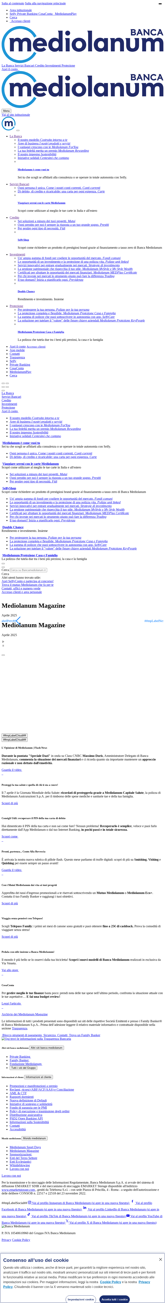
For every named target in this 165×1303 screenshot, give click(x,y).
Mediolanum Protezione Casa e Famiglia (41, 331)
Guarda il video (11, 770)
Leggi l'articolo (11, 1003)
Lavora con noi (19, 1169)
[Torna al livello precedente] (3, 383)
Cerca (5, 570)
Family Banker (19, 1060)
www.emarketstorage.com (19, 1189)
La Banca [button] (8, 65)
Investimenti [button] (53, 65)
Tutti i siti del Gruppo (23, 1067)
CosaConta (45, 13)
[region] (82, 1278)
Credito (14, 217)
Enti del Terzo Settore (23, 1158)
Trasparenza (17, 357)
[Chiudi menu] (7, 383)
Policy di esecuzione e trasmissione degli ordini (39, 1111)
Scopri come (10, 836)
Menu (6, 110)
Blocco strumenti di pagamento (22, 1035)
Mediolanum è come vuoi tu (33, 169)
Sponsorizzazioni (20, 1154)
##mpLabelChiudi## (14, 735)
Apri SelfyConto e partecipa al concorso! (28, 581)
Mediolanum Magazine (24, 1150)
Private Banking (27, 13)
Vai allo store (10, 970)
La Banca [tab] (8, 393)
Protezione (16, 306)
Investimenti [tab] (9, 404)
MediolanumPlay (66, 13)
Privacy (6, 1240)
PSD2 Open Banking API (26, 1118)
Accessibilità (18, 1129)
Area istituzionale (21, 10)
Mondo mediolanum (34, 1138)
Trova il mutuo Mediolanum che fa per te (28, 584)
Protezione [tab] (8, 407)
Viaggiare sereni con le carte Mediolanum (41, 202)
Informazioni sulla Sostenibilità (29, 1122)
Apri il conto (10, 69)
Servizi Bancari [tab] (11, 396)
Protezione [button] (68, 65)
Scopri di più (10, 803)
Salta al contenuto (13, 3)
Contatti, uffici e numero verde (21, 588)
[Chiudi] (18, 130)
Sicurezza (50, 1035)
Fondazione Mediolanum (25, 1064)
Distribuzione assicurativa (26, 1115)
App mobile (17, 350)
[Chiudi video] (160, 3)
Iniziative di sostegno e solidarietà (31, 1104)
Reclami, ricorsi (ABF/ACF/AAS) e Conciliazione (42, 1089)
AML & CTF (18, 1093)
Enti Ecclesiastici (20, 1161)
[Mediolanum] (82, 62)
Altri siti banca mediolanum (46, 1047)
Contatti (15, 353)
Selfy (13, 13)
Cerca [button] (13, 375)
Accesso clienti (36, 346)
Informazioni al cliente (38, 1077)
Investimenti (17, 254)
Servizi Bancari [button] (25, 65)
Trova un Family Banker (84, 1035)
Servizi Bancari (19, 184)
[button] (13, 17)
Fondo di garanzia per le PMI (28, 1107)
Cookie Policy (21, 1240)
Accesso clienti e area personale (22, 592)
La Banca (16, 136)
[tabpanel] (82, 432)
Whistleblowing (20, 1165)
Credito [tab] (6, 400)
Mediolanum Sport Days (25, 1147)
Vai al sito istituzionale (16, 114)
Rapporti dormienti (22, 1096)
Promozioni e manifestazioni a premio (34, 1086)
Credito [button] (40, 65)
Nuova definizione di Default (28, 1100)
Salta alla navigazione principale (45, 3)
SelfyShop (23, 239)
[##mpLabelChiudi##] (3, 655)
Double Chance (26, 291)
